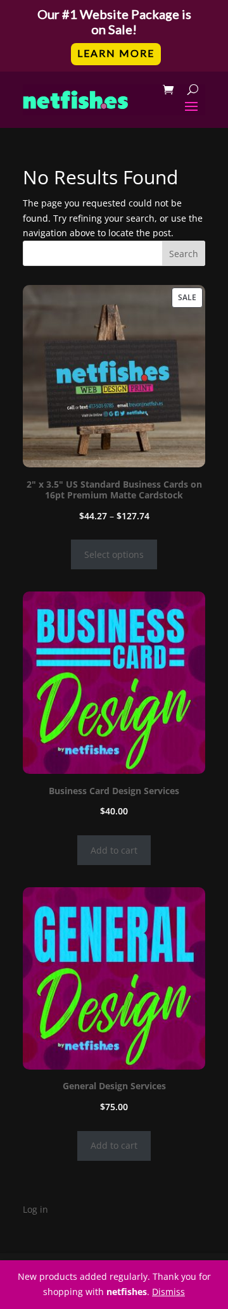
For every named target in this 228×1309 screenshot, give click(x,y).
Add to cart (114, 850)
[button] (114, 36)
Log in (35, 1209)
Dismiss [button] (168, 1292)
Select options (114, 554)
